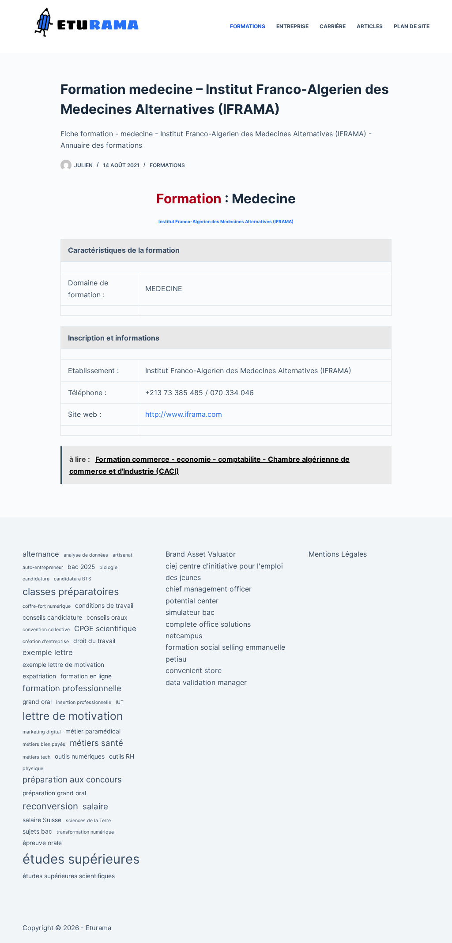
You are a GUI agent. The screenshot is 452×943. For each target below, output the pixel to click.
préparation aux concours (72, 780)
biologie (108, 567)
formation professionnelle (72, 688)
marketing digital (42, 732)
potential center (192, 600)
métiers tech (36, 757)
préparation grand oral (54, 793)
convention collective (46, 629)
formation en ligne (86, 676)
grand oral (37, 701)
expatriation (39, 676)
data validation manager (206, 682)
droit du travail (94, 640)
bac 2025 (81, 566)
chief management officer (209, 588)
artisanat (122, 555)
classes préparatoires (71, 591)
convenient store (194, 670)
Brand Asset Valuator (201, 554)
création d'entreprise (46, 641)
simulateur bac (190, 612)
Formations (247, 26)
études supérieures (81, 859)
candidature (36, 579)
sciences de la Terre (88, 820)
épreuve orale (42, 842)
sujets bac (37, 831)
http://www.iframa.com (183, 414)
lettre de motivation (73, 715)
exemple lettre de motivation (63, 664)
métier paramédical (93, 731)
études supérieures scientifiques (69, 875)
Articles (370, 26)
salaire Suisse (42, 819)
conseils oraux (107, 617)
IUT (120, 702)
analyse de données (86, 555)
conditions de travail (104, 605)
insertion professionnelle (83, 702)
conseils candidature (52, 617)
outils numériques (80, 756)
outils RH (121, 756)
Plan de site (411, 26)
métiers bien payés (44, 744)
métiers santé (96, 743)
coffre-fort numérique (47, 606)
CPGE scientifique (105, 628)
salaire (95, 806)
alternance (41, 554)
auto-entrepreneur (43, 567)
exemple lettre (48, 652)
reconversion (50, 806)
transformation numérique (85, 832)
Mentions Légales (338, 554)
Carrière (333, 26)
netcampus (184, 635)
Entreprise (292, 26)
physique (33, 768)
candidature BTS (72, 579)
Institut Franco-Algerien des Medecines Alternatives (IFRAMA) (226, 221)
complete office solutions (208, 624)
